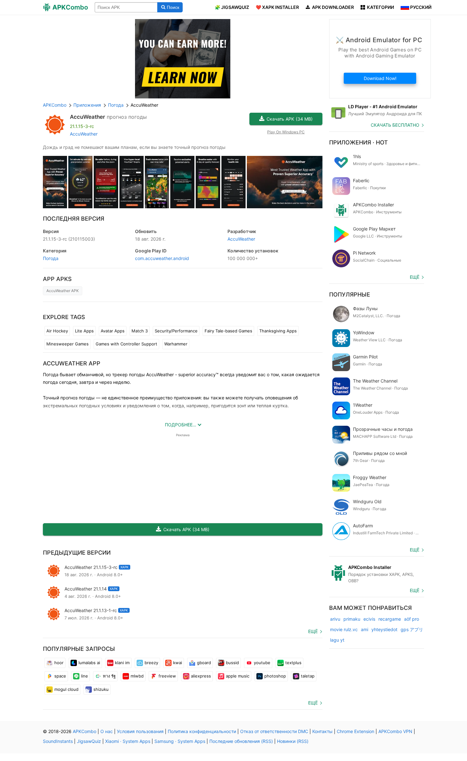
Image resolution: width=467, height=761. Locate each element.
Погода (50, 258)
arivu (335, 619)
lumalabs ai (89, 662)
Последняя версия (73, 218)
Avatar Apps (113, 330)
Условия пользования (140, 731)
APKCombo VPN (395, 731)
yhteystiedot (384, 629)
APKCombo (54, 105)
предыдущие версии (77, 552)
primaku (351, 619)
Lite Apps (84, 330)
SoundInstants (58, 741)
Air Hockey (57, 330)
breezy (151, 662)
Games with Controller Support (126, 343)
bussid (232, 662)
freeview (167, 675)
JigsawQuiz (89, 741)
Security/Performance (176, 330)
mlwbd (137, 675)
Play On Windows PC (286, 132)
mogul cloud (66, 689)
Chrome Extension (355, 731)
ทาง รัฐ (109, 675)
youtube (262, 662)
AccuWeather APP (71, 363)
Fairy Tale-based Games (228, 330)
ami (364, 629)
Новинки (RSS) (292, 741)
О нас (106, 731)
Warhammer (175, 343)
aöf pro (411, 619)
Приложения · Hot (358, 142)
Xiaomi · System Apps (127, 741)
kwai (177, 662)
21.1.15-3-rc (69, 239)
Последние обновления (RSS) (241, 741)
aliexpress (201, 675)
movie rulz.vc (344, 629)
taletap (308, 675)
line (84, 675)
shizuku (101, 689)
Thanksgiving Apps (278, 330)
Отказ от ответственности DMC (274, 731)
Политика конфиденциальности (202, 731)
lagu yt (337, 640)
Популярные (349, 294)
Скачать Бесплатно (395, 125)
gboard (204, 662)
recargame (389, 619)
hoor (59, 662)
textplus (293, 662)
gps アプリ (412, 629)
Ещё (313, 631)
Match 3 (140, 330)
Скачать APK (290, 119)
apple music (237, 675)
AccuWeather (87, 117)
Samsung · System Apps (179, 741)
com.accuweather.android (162, 258)
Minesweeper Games (67, 343)
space (60, 675)
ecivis (369, 619)
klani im (122, 662)
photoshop (275, 675)
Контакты (322, 731)
